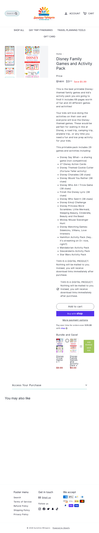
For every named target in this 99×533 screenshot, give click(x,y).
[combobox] (12, 13)
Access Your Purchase (26, 385)
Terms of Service (23, 502)
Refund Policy (21, 506)
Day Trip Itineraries (41, 30)
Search (17, 497)
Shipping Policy (22, 510)
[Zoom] (32, 62)
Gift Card (49, 36)
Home (59, 54)
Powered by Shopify (61, 528)
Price (59, 76)
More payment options (75, 320)
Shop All (19, 30)
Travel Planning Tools (71, 30)
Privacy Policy (21, 514)
